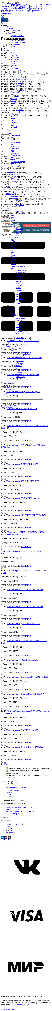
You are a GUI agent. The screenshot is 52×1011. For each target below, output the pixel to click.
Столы (13, 121)
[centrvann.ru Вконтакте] (26, 891)
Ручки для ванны (13, 261)
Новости (9, 826)
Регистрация (11, 385)
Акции (9, 388)
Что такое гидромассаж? (21, 5)
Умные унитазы (19, 328)
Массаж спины (19, 286)
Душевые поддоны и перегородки (11, 190)
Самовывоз (10, 797)
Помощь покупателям (10, 784)
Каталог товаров (4, 24)
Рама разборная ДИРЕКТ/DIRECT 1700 (23, 624)
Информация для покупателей (13, 803)
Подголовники (17, 257)
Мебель (9, 53)
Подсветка (20, 299)
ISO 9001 (9, 828)
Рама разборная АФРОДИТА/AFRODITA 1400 (26, 515)
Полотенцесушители (19, 340)
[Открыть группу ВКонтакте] (2, 837)
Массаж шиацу (19, 291)
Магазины (4, 20)
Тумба (18, 70)
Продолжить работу (9, 1009)
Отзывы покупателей (14, 824)
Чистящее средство (15, 380)
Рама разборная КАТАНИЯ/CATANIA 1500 (25, 590)
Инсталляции (21, 331)
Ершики (19, 372)
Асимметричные (18, 40)
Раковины (15, 174)
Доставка (9, 794)
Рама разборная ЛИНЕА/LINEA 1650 (22, 464)
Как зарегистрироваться (16, 788)
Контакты (10, 392)
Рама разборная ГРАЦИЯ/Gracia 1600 (22, 730)
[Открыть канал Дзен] (9, 837)
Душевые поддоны (15, 197)
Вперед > (9, 764)
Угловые (14, 38)
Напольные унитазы (20, 319)
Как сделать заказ (13, 790)
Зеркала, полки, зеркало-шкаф (14, 102)
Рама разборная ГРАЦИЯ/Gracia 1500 (22, 660)
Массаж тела (19, 282)
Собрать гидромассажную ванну (24, 7)
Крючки (19, 374)
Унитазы (14, 316)
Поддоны (19, 213)
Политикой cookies (22, 1005)
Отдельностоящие (18, 42)
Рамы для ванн (13, 218)
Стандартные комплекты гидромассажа (21, 272)
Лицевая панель (19, 230)
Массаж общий (19, 278)
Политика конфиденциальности (19, 807)
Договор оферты (12, 814)
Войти (8, 383)
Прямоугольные (17, 36)
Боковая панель (19, 234)
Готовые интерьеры (15, 56)
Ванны (9, 33)
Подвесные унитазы (20, 323)
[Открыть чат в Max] (2, 16)
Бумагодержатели (23, 355)
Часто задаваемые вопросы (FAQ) (20, 811)
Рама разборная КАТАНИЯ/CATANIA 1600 (25, 607)
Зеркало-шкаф (19, 111)
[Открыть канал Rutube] (6, 837)
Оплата (9, 792)
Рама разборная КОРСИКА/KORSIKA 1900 (25, 481)
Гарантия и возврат (14, 809)
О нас (7, 395)
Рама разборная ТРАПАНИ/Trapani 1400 (24, 498)
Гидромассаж (11, 3)
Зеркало (19, 107)
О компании (6, 820)
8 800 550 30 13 (7, 840)
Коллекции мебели (15, 60)
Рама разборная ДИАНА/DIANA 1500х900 (25, 747)
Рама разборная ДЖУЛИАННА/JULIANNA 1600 (27, 677)
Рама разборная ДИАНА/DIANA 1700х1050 (25, 694)
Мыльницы (20, 377)
